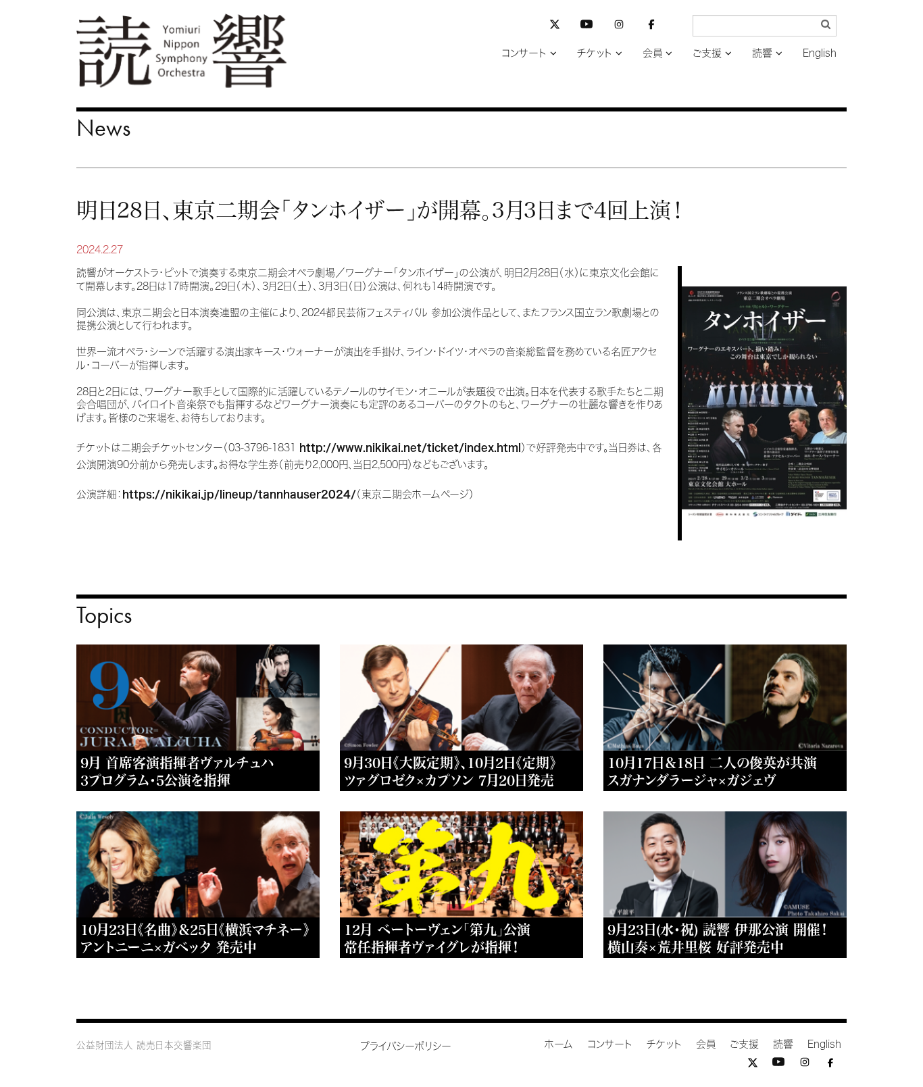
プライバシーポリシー (405, 1046)
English (820, 53)
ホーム (559, 1044)
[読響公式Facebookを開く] (651, 27)
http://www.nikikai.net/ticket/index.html (410, 448)
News (103, 128)
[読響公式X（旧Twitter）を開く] (554, 26)
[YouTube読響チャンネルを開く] (586, 27)
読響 (762, 53)
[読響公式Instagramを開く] (619, 27)
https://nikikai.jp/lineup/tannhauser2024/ (239, 494)
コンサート (524, 53)
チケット (594, 53)
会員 (652, 53)
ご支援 (707, 53)
